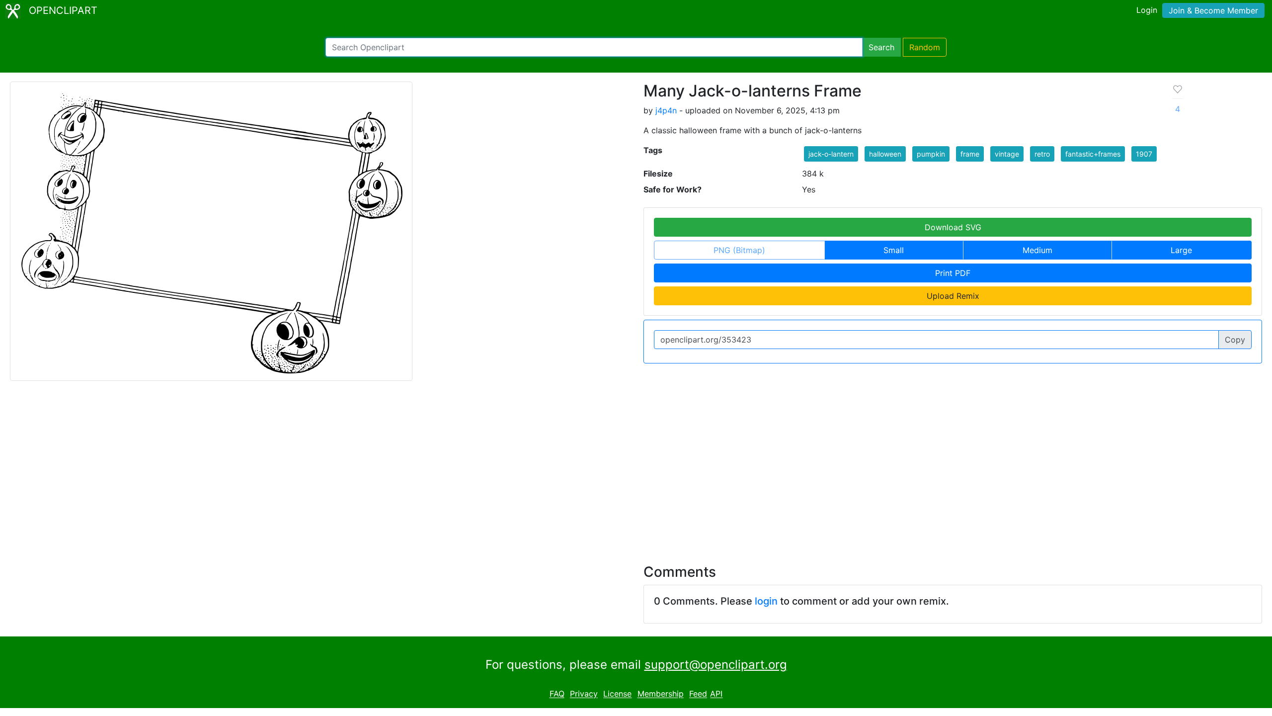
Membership (660, 694)
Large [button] (1181, 250)
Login (1146, 10)
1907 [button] (1144, 154)
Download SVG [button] (953, 227)
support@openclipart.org (715, 664)
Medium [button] (1037, 250)
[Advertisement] (636, 466)
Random (924, 47)
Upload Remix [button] (953, 296)
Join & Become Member (1213, 10)
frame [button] (969, 154)
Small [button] (893, 250)
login (766, 601)
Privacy (584, 694)
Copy (1235, 340)
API (716, 694)
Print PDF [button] (952, 273)
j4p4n (666, 110)
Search (881, 47)
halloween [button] (885, 154)
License (617, 694)
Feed (698, 694)
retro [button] (1042, 154)
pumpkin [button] (931, 154)
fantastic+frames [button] (1092, 154)
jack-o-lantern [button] (831, 154)
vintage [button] (1007, 154)
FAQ (557, 694)
